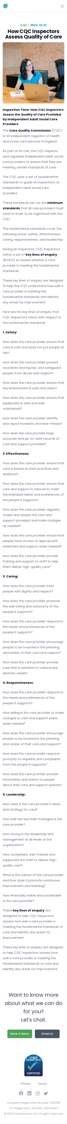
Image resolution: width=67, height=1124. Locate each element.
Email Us (47, 1034)
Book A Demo (19, 1034)
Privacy (26, 1084)
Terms (42, 1084)
